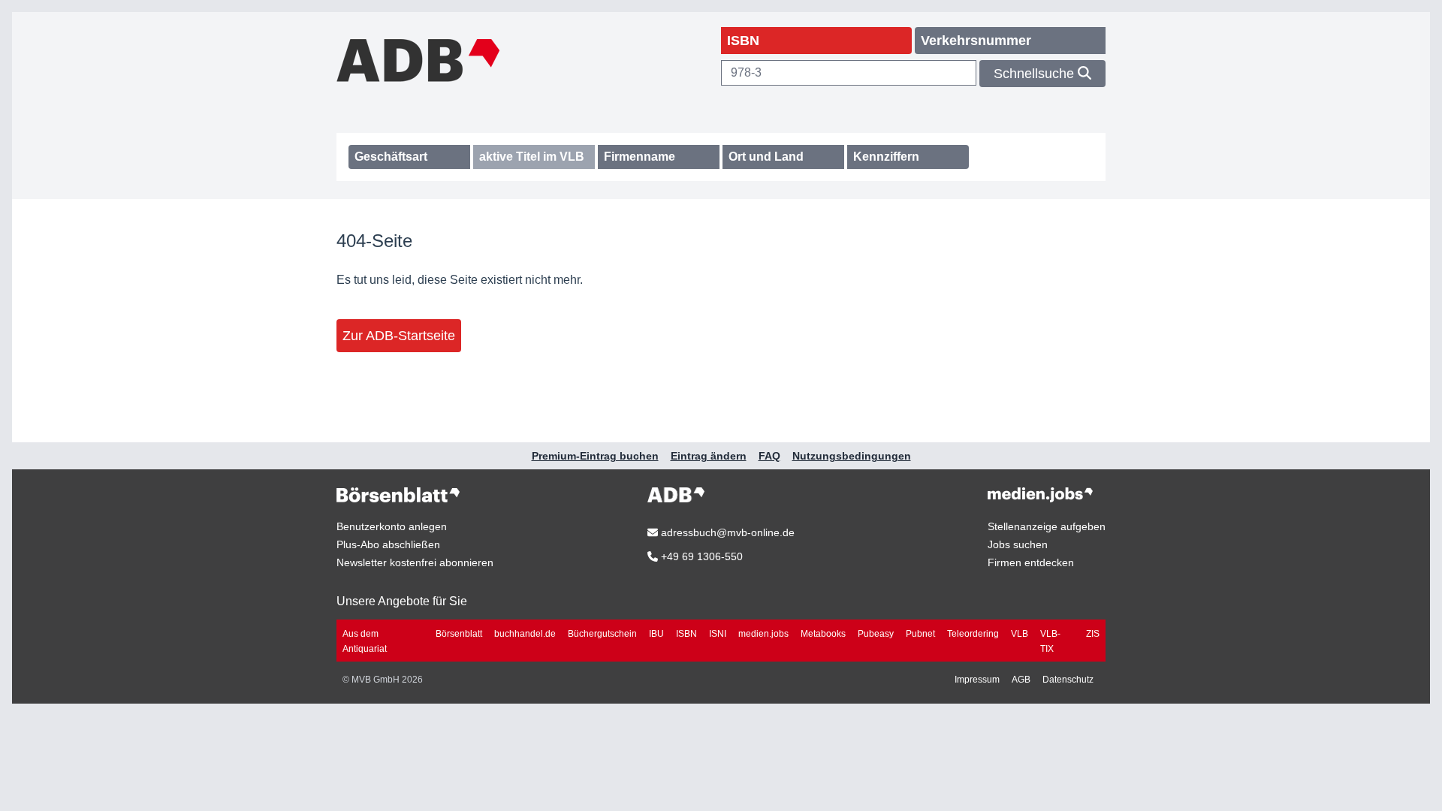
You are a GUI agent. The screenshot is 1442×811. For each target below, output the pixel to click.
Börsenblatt (459, 634)
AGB (1021, 679)
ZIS (1093, 634)
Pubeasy (876, 634)
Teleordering (973, 634)
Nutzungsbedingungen (851, 456)
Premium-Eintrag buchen (595, 456)
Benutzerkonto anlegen (391, 526)
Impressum (977, 679)
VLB (1019, 634)
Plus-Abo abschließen (388, 544)
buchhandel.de (525, 634)
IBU (656, 634)
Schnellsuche (1036, 73)
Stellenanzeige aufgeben (1047, 526)
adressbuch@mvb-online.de (726, 532)
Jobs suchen (1018, 544)
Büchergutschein (602, 634)
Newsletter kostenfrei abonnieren (414, 562)
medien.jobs (763, 634)
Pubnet (920, 634)
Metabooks (823, 634)
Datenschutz (1068, 679)
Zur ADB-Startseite (398, 335)
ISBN (686, 634)
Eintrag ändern (709, 456)
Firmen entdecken (1031, 562)
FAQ (769, 456)
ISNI (717, 634)
